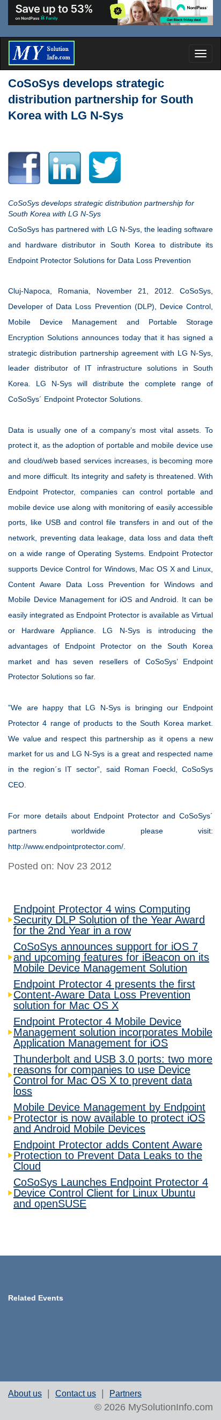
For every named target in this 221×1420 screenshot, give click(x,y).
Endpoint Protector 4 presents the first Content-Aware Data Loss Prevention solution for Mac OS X (104, 994)
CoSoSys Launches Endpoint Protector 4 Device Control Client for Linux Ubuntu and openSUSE (110, 1192)
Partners (125, 1393)
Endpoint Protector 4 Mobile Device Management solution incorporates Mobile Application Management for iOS (112, 1032)
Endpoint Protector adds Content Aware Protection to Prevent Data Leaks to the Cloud (107, 1155)
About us (25, 1393)
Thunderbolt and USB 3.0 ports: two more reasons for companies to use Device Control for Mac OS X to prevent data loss (112, 1075)
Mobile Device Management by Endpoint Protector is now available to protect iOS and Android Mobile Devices (109, 1118)
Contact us (75, 1393)
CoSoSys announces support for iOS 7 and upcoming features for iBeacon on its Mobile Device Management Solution (111, 957)
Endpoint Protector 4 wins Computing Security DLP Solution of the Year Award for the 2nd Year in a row (109, 919)
